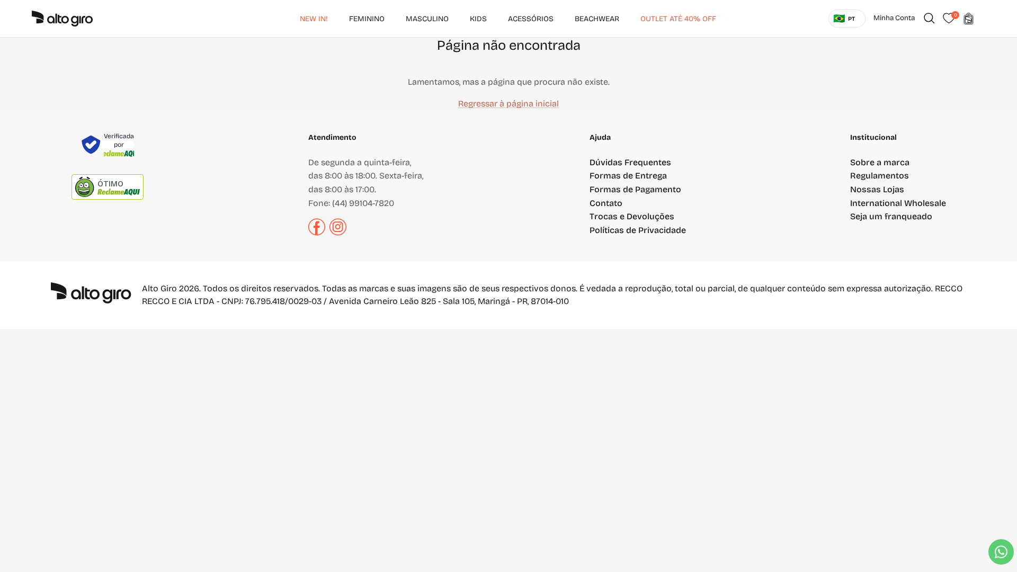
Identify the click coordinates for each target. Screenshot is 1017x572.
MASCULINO (427, 18)
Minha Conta (894, 18)
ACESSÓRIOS (531, 18)
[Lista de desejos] (948, 18)
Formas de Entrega (628, 176)
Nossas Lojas (877, 189)
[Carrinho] (968, 18)
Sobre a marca (879, 162)
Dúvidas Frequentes (630, 162)
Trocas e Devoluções (632, 216)
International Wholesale (898, 203)
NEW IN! (314, 18)
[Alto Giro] (62, 18)
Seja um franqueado (891, 216)
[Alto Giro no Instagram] (337, 233)
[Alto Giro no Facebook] (316, 233)
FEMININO (367, 18)
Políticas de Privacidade (638, 230)
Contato (606, 203)
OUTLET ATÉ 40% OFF (678, 18)
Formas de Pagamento (635, 189)
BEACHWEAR (597, 18)
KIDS (478, 18)
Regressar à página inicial (508, 104)
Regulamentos (879, 176)
